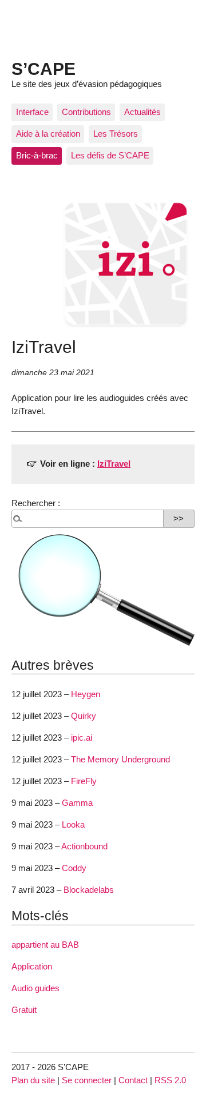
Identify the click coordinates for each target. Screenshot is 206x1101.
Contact (133, 1080)
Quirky (83, 716)
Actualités (142, 112)
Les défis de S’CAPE (110, 155)
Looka (73, 824)
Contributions (86, 112)
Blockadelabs (89, 890)
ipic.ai (81, 737)
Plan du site (33, 1080)
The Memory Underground (120, 759)
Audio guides (35, 988)
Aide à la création (48, 133)
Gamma (77, 803)
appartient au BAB (45, 944)
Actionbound (84, 846)
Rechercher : (35, 503)
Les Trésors (115, 133)
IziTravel (113, 463)
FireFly (84, 781)
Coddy (74, 868)
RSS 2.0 (170, 1080)
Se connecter (87, 1080)
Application (31, 966)
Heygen (85, 694)
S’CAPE (43, 68)
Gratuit (24, 1010)
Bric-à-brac (37, 155)
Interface (32, 112)
